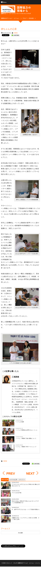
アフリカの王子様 (16, 492)
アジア (12, 425)
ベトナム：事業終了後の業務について (25, 438)
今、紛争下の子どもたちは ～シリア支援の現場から (26, 509)
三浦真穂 (15, 32)
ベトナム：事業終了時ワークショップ (25, 446)
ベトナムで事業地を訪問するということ (26, 430)
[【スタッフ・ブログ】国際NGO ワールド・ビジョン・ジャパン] (16, 10)
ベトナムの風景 (19, 422)
